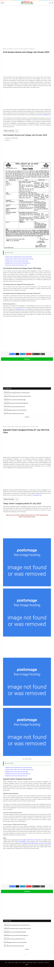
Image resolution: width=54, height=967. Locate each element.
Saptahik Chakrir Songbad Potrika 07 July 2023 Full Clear (18, 257)
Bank (13, 962)
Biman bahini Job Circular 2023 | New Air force (16, 265)
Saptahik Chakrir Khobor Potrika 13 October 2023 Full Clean (19, 259)
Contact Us (46, 962)
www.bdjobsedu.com (20, 309)
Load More (27, 416)
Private (9, 962)
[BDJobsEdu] (27, 2)
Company (16, 962)
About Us (35, 962)
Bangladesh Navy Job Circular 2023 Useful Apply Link (17, 263)
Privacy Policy (41, 962)
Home (5, 48)
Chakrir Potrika (29, 962)
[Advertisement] (27, 16)
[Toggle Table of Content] (16, 131)
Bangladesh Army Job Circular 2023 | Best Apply (16, 261)
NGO (20, 962)
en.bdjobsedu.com (46, 114)
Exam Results (10, 48)
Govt (6, 962)
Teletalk (23, 962)
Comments (27, 359)
